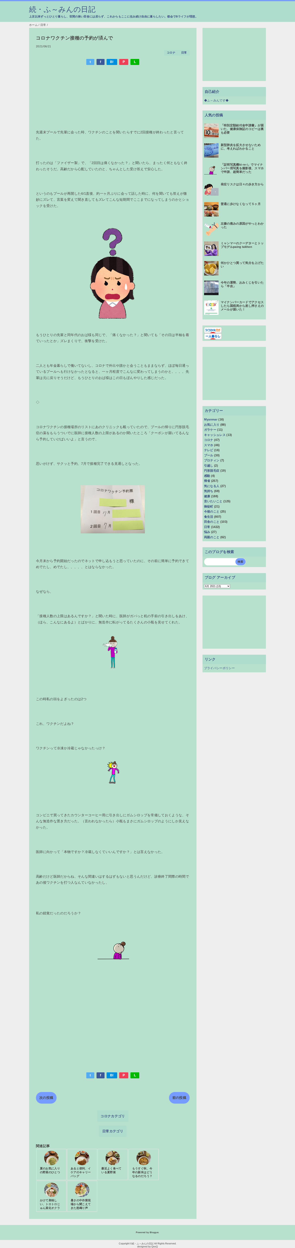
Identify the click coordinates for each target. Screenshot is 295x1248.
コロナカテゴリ (113, 1116)
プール (208, 455)
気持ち (208, 491)
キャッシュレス (215, 435)
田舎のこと (212, 521)
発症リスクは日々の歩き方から (242, 184)
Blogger (154, 1232)
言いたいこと (213, 501)
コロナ (171, 52)
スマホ (208, 445)
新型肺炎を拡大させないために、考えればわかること (241, 146)
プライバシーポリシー (219, 668)
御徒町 (208, 506)
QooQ (154, 1246)
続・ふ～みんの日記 (62, 9)
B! (112, 62)
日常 (184, 52)
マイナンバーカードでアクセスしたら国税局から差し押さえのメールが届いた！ (242, 305)
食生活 (208, 516)
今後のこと (212, 511)
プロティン (212, 460)
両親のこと (212, 537)
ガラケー (210, 429)
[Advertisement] (113, 98)
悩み (207, 532)
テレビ (208, 450)
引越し (208, 465)
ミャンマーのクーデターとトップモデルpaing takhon (242, 244)
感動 (207, 475)
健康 (207, 496)
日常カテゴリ (112, 1131)
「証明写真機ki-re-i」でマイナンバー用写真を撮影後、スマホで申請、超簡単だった (242, 168)
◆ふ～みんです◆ (216, 100)
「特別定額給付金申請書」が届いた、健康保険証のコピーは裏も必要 (242, 129)
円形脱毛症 (212, 470)
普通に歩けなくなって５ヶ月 (241, 204)
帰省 (207, 480)
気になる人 (212, 486)
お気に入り (212, 424)
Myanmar (211, 419)
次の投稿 (46, 1098)
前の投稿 (179, 1098)
